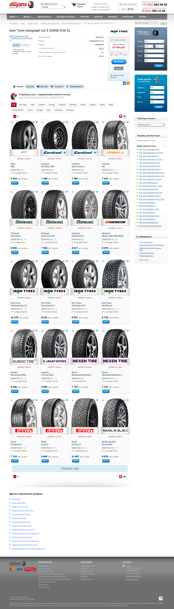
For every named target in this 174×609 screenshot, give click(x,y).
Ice (103, 166)
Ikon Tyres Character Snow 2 (149, 196)
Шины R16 (16, 499)
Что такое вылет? (146, 242)
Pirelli (111, 105)
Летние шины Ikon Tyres (146, 140)
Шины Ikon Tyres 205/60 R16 (23, 510)
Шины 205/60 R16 (19, 503)
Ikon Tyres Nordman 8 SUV (149, 216)
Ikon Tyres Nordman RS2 (148, 222)
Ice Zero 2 (76, 444)
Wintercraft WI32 (18, 375)
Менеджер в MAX (132, 580)
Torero (30, 110)
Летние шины (44, 569)
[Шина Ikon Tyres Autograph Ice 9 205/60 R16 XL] (22, 38)
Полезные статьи (87, 566)
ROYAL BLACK (18, 110)
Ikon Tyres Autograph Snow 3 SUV (151, 173)
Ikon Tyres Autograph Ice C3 (149, 163)
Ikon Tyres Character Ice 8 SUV (150, 193)
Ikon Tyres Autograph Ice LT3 (149, 166)
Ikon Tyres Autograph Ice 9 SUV (150, 159)
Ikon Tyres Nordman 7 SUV (149, 209)
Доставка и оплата (88, 574)
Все (13, 105)
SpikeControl (78, 236)
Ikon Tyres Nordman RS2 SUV (150, 226)
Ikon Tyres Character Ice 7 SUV (150, 186)
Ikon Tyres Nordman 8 (147, 213)
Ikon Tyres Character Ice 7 (148, 183)
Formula (52, 105)
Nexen (102, 105)
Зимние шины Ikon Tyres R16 (23, 530)
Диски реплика (44, 587)
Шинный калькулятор (47, 582)
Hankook (73, 105)
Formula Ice (16, 444)
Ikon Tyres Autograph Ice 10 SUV (151, 153)
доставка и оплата (66, 17)
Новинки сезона (87, 571)
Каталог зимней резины (21, 514)
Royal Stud (107, 444)
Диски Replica (44, 17)
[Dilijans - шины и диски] (23, 8)
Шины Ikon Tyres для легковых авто (25, 541)
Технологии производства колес (151, 245)
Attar (32, 105)
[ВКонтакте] (124, 83)
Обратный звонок (129, 4)
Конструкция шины (146, 253)
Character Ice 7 (48, 305)
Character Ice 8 (79, 305)
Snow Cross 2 (78, 166)
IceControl (15, 236)
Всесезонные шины (46, 571)
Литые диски (43, 585)
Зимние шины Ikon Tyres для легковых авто (28, 549)
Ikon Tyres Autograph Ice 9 (149, 156)
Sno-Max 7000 (47, 166)
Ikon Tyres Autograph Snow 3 (150, 169)
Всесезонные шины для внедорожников (54, 579)
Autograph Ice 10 (19, 305)
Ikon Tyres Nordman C (147, 219)
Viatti (48, 110)
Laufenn (93, 105)
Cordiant (41, 105)
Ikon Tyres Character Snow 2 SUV (151, 199)
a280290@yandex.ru (133, 576)
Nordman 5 (107, 305)
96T (102, 52)
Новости (84, 569)
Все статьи (143, 260)
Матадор (69, 110)
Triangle (40, 110)
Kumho (83, 105)
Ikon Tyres (100, 37)
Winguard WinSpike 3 (81, 375)
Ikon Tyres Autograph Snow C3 (150, 179)
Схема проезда (132, 570)
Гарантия (84, 17)
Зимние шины (44, 566)
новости (98, 17)
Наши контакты (87, 579)
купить (120, 61)
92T (21, 170)
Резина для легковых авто (22, 537)
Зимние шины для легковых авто (24, 545)
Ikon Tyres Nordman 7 (147, 206)
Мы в (124, 9)
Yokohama (58, 110)
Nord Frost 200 (48, 236)
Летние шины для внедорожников (52, 574)
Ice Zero (45, 444)
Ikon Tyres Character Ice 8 (148, 189)
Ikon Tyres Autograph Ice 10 (149, 149)
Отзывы (143, 17)
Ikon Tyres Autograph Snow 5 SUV (151, 176)
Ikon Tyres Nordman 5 (147, 203)
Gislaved (62, 105)
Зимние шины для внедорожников (52, 577)
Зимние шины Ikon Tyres (146, 146)
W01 (13, 166)
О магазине (127, 17)
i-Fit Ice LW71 (47, 375)
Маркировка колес (146, 256)
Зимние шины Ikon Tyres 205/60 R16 (26, 533)
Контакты (112, 17)
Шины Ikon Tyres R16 (20, 507)
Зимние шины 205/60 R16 (22, 526)
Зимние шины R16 (19, 518)
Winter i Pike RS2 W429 (112, 236)
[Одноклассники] (128, 83)
